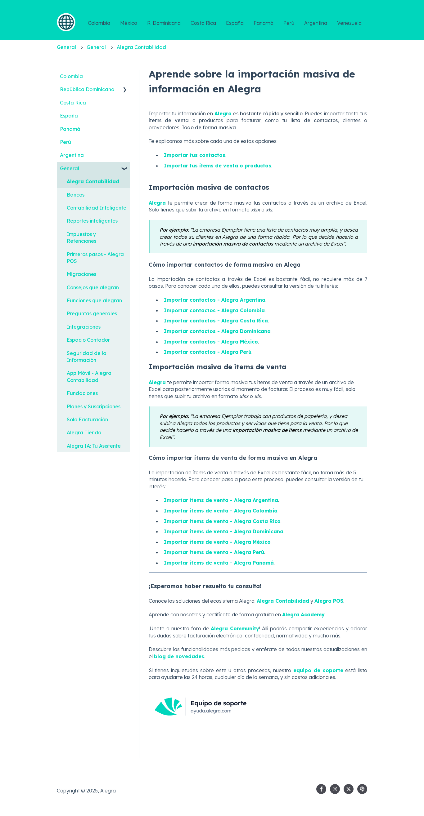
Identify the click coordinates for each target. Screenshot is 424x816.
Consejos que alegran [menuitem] (93, 287)
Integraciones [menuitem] (84, 327)
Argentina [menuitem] (72, 155)
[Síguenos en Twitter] (349, 789)
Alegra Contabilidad (141, 47)
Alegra (223, 113)
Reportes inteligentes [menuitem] (92, 221)
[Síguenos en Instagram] (335, 789)
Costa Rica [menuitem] (73, 103)
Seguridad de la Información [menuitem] (86, 356)
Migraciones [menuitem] (81, 274)
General (66, 47)
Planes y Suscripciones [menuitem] (93, 406)
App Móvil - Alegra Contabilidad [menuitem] (89, 376)
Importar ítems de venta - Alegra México (217, 542)
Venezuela (349, 23)
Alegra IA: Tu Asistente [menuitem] (94, 446)
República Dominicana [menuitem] (87, 89)
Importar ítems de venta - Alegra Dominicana (223, 531)
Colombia (99, 23)
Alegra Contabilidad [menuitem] (93, 181)
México (128, 23)
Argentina (315, 23)
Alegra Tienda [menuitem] (84, 432)
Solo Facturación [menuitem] (87, 419)
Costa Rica (203, 23)
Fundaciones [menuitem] (82, 393)
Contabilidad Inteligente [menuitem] (96, 208)
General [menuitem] (69, 168)
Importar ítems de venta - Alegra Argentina (221, 500)
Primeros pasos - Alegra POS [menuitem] (95, 257)
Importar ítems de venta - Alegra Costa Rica (222, 521)
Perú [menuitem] (65, 142)
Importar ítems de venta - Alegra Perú (214, 552)
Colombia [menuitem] (71, 76)
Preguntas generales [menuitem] (92, 313)
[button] (125, 89)
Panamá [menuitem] (70, 129)
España (235, 23)
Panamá (263, 23)
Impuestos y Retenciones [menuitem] (81, 237)
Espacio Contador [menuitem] (88, 340)
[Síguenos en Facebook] (321, 789)
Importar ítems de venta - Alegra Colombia (220, 511)
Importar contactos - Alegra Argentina (214, 300)
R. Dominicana (164, 23)
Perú (288, 23)
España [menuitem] (69, 116)
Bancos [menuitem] (75, 195)
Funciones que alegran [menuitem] (94, 300)
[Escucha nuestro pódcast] (362, 789)
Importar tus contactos (194, 155)
